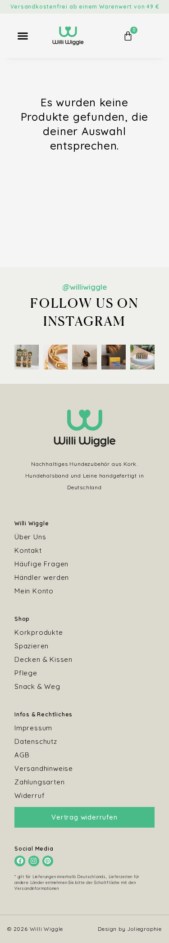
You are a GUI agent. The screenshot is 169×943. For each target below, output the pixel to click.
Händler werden (41, 577)
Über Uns (30, 537)
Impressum (33, 728)
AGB (21, 755)
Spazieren (31, 646)
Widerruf (29, 795)
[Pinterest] (47, 861)
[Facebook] (19, 861)
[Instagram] (33, 861)
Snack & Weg (37, 686)
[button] (23, 36)
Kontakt (28, 550)
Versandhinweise (43, 768)
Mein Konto (34, 591)
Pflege (25, 673)
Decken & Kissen (43, 659)
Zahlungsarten (39, 782)
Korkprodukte (38, 632)
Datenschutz (35, 741)
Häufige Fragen (41, 564)
